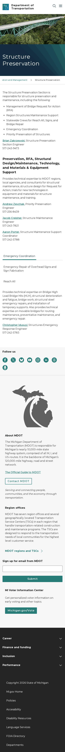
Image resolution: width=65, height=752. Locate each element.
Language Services (18, 727)
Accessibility (13, 709)
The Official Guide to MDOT (23, 472)
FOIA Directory (15, 736)
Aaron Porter (11, 231)
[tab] (19, 257)
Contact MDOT (18, 481)
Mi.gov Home (14, 691)
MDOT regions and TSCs (22, 550)
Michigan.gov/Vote (21, 610)
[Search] (54, 6)
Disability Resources (18, 718)
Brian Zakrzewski (14, 140)
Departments (14, 744)
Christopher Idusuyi (15, 325)
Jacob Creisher (12, 218)
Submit (32, 578)
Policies (11, 700)
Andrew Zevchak (13, 204)
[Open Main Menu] (60, 6)
